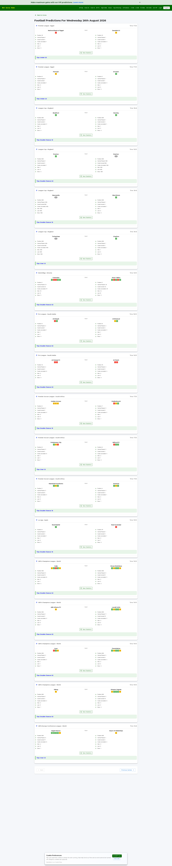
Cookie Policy (58, 862)
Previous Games (126, 770)
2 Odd (132, 7)
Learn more (78, 2)
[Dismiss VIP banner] (139, 2)
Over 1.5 (93, 7)
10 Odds (142, 7)
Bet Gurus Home (8, 8)
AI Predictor (126, 7)
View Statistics (87, 52)
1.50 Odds (148, 7)
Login (160, 7)
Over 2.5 (86, 7)
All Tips (81, 7)
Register (166, 8)
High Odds (104, 7)
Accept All (117, 856)
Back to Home (41, 15)
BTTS (98, 7)
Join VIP (155, 7)
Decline (117, 858)
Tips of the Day (117, 7)
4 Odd (137, 7)
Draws (110, 7)
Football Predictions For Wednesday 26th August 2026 (70, 20)
